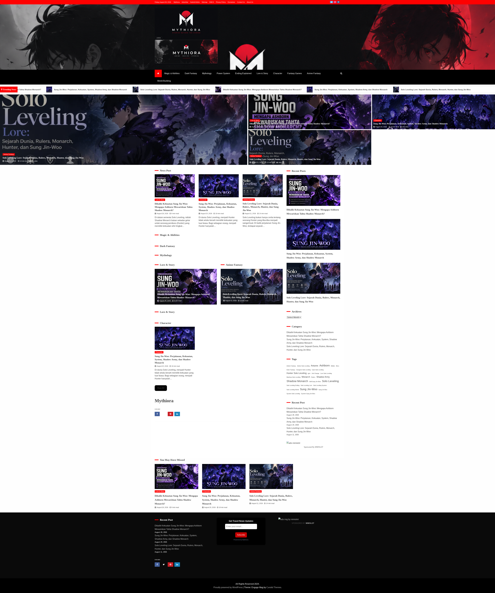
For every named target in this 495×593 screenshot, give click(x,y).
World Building (164, 81)
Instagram (335, 2)
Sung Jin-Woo (308, 389)
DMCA (211, 2)
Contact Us (241, 2)
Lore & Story (262, 73)
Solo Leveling (330, 381)
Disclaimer (231, 2)
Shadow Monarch (297, 381)
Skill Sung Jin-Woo (315, 381)
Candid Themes (273, 587)
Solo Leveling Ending (293, 385)
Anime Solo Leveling (303, 366)
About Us (250, 2)
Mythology (207, 73)
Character (277, 73)
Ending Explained (243, 73)
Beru (337, 366)
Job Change (315, 373)
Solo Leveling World (293, 389)
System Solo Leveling (293, 393)
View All (160, 388)
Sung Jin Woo (323, 389)
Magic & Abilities (172, 73)
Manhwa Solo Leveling (293, 377)
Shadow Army (323, 377)
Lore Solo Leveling (326, 373)
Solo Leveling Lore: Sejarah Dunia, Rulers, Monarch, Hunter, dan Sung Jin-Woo (126, 90)
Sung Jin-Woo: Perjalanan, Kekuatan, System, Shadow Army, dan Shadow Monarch (302, 90)
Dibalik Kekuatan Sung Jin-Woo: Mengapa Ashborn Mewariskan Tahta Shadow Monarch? (213, 90)
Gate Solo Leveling (318, 370)
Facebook (338, 2)
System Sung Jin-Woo (308, 393)
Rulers (313, 377)
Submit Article (195, 2)
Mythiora (177, 2)
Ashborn (324, 365)
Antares (314, 365)
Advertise (185, 2)
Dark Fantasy (191, 73)
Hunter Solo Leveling (297, 373)
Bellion (333, 366)
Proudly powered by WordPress (228, 587)
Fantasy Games (294, 73)
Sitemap (204, 2)
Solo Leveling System (320, 385)
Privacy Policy (221, 2)
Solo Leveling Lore (306, 385)
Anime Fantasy (314, 73)
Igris (309, 373)
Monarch (306, 377)
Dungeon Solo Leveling (303, 370)
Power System (223, 73)
